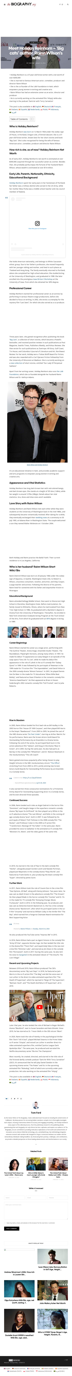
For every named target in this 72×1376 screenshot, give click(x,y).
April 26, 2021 (41, 783)
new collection (16, 363)
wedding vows (41, 517)
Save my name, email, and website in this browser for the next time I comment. (31, 1223)
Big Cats (13, 339)
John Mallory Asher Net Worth (53, 1303)
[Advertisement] (36, 23)
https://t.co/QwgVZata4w (32, 778)
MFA (48, 619)
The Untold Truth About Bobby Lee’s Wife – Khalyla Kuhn (58, 1175)
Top (66, 1360)
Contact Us (22, 1362)
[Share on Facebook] (3, 80)
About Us (6, 1362)
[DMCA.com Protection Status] (14, 1360)
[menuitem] (37, 106)
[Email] (3, 95)
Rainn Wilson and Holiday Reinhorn (37, 465)
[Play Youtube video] (39, 1007)
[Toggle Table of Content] (31, 119)
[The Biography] (21, 4)
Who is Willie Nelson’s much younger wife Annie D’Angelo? (36, 1175)
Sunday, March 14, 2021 (41, 929)
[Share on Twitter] (3, 85)
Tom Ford (31, 63)
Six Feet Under (34, 734)
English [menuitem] (38, 106)
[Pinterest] (3, 90)
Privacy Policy (14, 1362)
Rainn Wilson (25, 929)
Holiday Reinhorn (16, 183)
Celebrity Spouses (36, 42)
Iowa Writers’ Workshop (43, 279)
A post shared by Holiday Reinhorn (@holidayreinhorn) (37, 254)
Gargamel (23, 955)
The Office (55, 763)
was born (27, 132)
